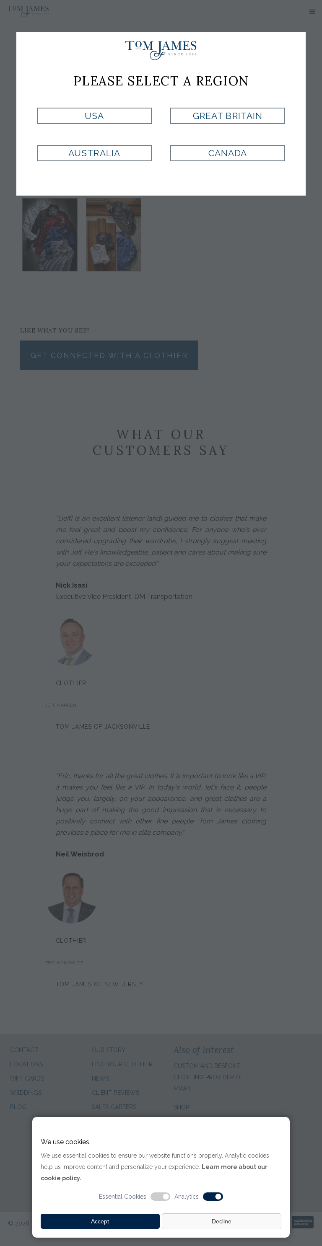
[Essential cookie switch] (161, 1196)
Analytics (186, 1196)
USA (94, 116)
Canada (227, 153)
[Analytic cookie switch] (213, 1196)
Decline (221, 1221)
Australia (94, 153)
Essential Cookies (122, 1196)
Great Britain (227, 116)
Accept (100, 1221)
